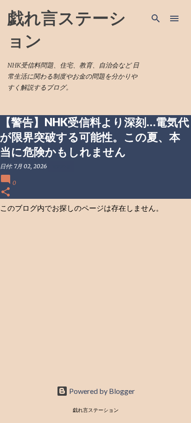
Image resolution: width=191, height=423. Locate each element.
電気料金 (61, 166)
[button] (5, 192)
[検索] (155, 18)
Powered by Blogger (101, 390)
